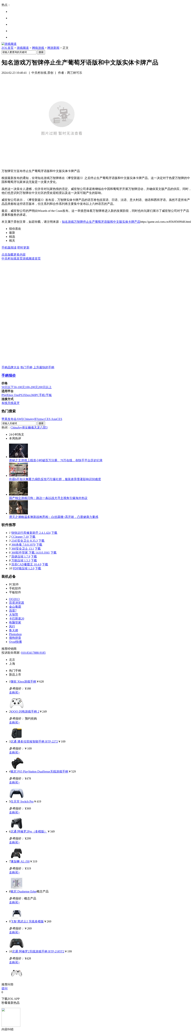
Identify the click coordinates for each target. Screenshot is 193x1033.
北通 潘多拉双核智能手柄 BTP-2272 (34, 741)
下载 (54, 532)
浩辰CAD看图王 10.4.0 (26, 564)
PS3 (21, 395)
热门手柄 (26, 367)
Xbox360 (29, 395)
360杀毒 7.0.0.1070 (23, 544)
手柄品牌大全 (11, 367)
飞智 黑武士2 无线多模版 (27, 921)
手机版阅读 (9, 247)
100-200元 (31, 387)
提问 (5, 988)
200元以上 (45, 387)
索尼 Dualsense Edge (24, 891)
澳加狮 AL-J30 (20, 861)
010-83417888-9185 (33, 652)
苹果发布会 (9, 419)
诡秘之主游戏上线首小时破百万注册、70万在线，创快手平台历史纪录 (56, 460)
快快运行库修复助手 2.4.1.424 (31, 532)
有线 (5, 403)
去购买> (14, 692)
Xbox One (12, 395)
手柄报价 (9, 375)
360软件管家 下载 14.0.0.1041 (30, 552)
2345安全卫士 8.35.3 (24, 540)
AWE (20, 419)
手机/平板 (45, 395)
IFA (36, 419)
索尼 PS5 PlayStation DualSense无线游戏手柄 (39, 771)
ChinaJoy (16, 427)
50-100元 (19, 387)
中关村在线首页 (12, 258)
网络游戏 (38, 47)
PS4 (4, 395)
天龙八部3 (40, 427)
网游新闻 (53, 47)
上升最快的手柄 (43, 367)
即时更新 (23, 247)
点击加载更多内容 (14, 254)
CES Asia (51, 419)
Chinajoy (28, 419)
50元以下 (8, 387)
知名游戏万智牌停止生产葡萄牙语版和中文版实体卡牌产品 (101, 221)
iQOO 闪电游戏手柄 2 (25, 711)
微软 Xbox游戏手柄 (23, 681)
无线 (11, 403)
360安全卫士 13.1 (22, 548)
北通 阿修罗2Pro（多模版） (29, 831)
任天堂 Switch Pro (22, 801)
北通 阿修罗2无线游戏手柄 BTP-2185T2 (38, 951)
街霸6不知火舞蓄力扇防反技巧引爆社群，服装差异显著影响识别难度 (55, 479)
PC (37, 395)
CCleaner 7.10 (20, 536)
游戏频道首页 (32, 258)
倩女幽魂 (28, 427)
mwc (42, 419)
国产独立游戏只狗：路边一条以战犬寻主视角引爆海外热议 (48, 498)
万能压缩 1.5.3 (20, 560)
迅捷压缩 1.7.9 (20, 556)
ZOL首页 (8, 47)
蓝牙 (17, 403)
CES (59, 419)
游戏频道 (23, 47)
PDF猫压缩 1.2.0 (23, 568)
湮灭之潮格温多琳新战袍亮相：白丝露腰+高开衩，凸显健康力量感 (53, 516)
